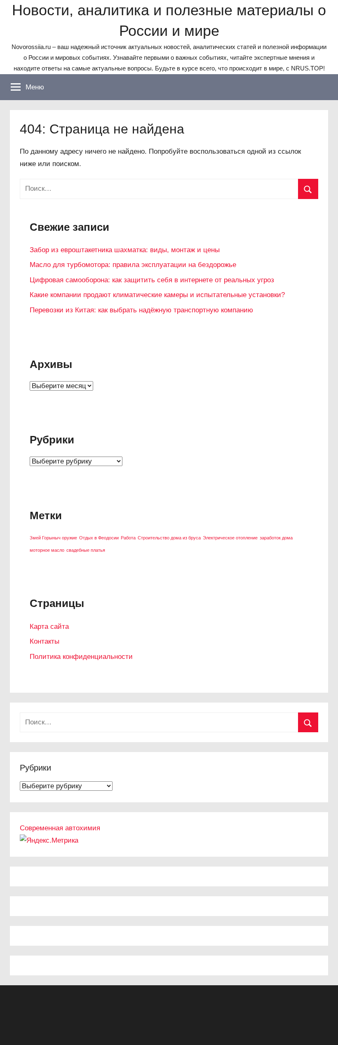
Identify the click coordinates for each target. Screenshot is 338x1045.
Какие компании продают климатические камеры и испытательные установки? (157, 295)
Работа (128, 537)
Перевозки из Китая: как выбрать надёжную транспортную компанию (141, 310)
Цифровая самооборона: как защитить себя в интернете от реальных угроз (152, 280)
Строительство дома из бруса (169, 537)
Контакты (44, 641)
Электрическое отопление (230, 537)
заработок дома (276, 537)
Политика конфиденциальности (81, 657)
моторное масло (47, 550)
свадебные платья (85, 550)
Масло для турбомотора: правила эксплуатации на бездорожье (133, 265)
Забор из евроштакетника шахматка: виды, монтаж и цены (125, 250)
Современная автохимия (60, 828)
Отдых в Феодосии (99, 537)
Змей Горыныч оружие (53, 537)
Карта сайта (49, 626)
